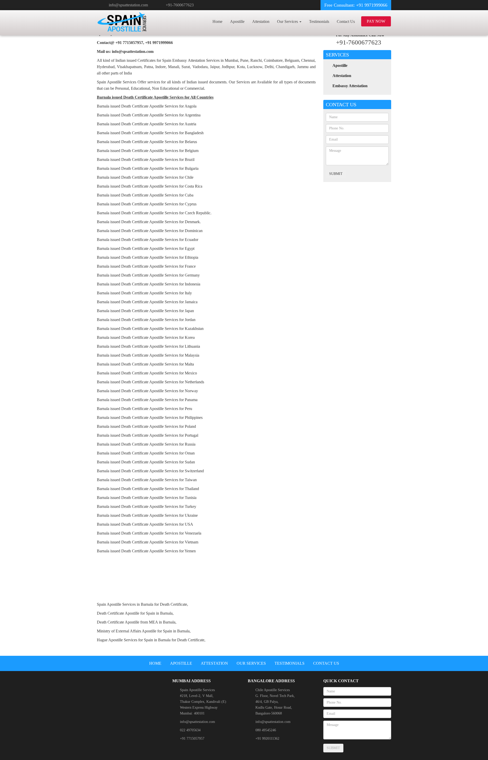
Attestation (260, 21)
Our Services (251, 663)
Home (217, 21)
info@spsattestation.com (128, 5)
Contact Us (346, 21)
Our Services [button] (288, 21)
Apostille (237, 21)
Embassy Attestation (350, 86)
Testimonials (319, 21)
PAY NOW (376, 21)
